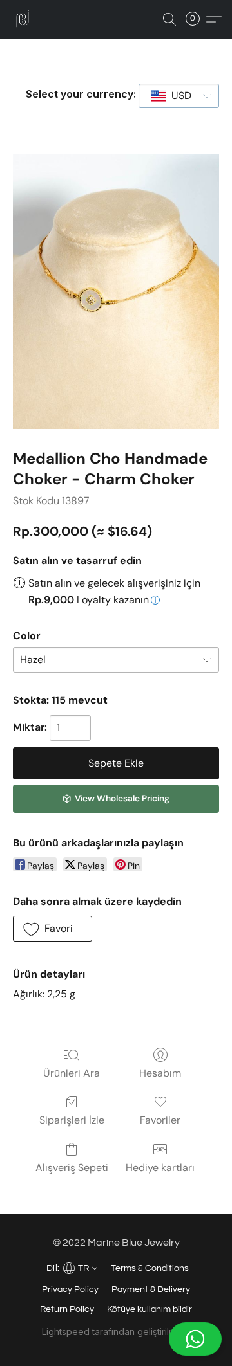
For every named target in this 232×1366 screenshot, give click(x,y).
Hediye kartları (160, 1167)
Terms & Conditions (150, 1268)
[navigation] (71, 1267)
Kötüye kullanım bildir (149, 1309)
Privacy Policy (70, 1289)
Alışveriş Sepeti (71, 1167)
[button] (116, 1339)
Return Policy (67, 1309)
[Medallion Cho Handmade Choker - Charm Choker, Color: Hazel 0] (116, 291)
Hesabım (160, 1073)
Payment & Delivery (150, 1289)
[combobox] (179, 96)
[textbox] (177, 96)
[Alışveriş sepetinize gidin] (196, 19)
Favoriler (160, 1120)
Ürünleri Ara (71, 1073)
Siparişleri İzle (71, 1120)
